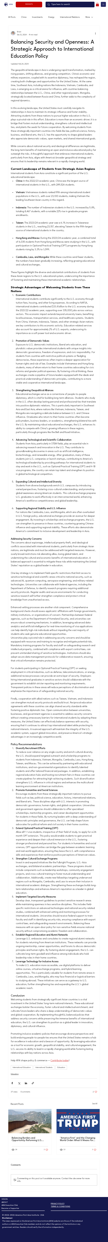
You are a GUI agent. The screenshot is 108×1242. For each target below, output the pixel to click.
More (88, 17)
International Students (44, 1067)
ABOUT (5, 1202)
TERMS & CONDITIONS (60, 1206)
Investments (37, 17)
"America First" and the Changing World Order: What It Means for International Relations (77, 1139)
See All (94, 1104)
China (23, 17)
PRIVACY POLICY (57, 1204)
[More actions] (95, 33)
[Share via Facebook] (12, 1083)
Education (61, 1067)
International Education (22, 1067)
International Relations (70, 17)
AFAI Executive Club (10, 1205)
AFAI (11, 4)
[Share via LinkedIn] (26, 1083)
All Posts (12, 17)
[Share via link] (33, 1083)
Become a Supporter (10, 1208)
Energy (51, 17)
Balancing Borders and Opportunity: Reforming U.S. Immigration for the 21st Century (29, 1139)
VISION (5, 1199)
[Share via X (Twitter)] (19, 1083)
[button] (97, 4)
